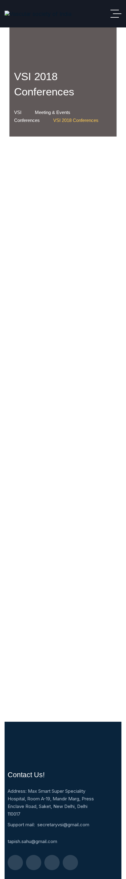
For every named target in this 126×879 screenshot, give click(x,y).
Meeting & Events (52, 112)
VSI (17, 112)
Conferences (27, 120)
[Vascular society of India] (38, 13)
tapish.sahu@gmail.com (32, 841)
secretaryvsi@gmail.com (63, 824)
